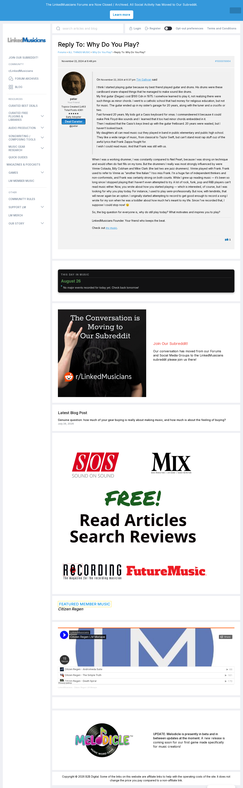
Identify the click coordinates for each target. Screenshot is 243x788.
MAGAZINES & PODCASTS (23, 164)
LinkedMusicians (65, 687)
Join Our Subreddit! (170, 343)
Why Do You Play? (102, 52)
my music (111, 227)
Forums (62, 52)
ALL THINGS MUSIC (79, 52)
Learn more (121, 14)
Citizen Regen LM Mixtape (85, 687)
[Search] (58, 28)
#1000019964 (223, 61)
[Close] (235, 10)
